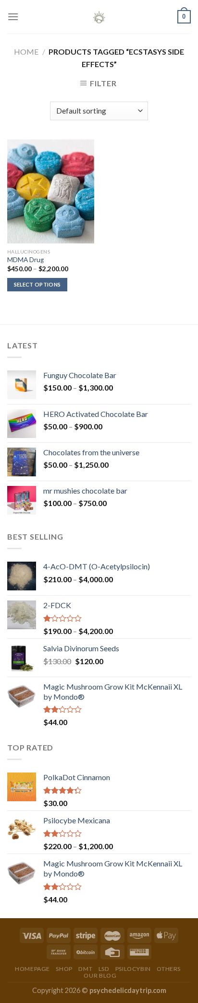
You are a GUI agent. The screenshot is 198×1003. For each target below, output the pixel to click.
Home (26, 51)
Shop (64, 968)
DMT (85, 968)
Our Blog (100, 975)
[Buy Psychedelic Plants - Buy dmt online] (99, 17)
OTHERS (169, 968)
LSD (104, 968)
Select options (37, 284)
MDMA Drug (25, 260)
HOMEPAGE (32, 968)
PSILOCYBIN (133, 968)
